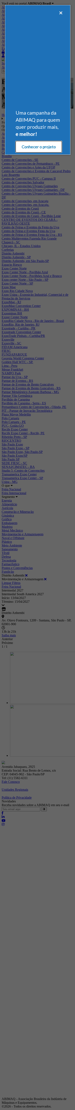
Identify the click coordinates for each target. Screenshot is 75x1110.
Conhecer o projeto (39, 146)
